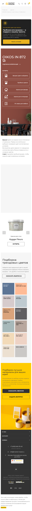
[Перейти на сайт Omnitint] (19, 483)
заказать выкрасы (14, 276)
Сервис (4, 440)
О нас (4, 431)
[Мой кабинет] (25, 4)
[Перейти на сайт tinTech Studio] (10, 483)
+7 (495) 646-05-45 (16, 446)
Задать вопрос (16, 397)
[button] (4, 232)
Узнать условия (16, 41)
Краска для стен (16, 236)
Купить (16, 244)
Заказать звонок (16, 391)
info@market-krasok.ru (17, 452)
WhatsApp (16, 469)
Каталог (5, 436)
